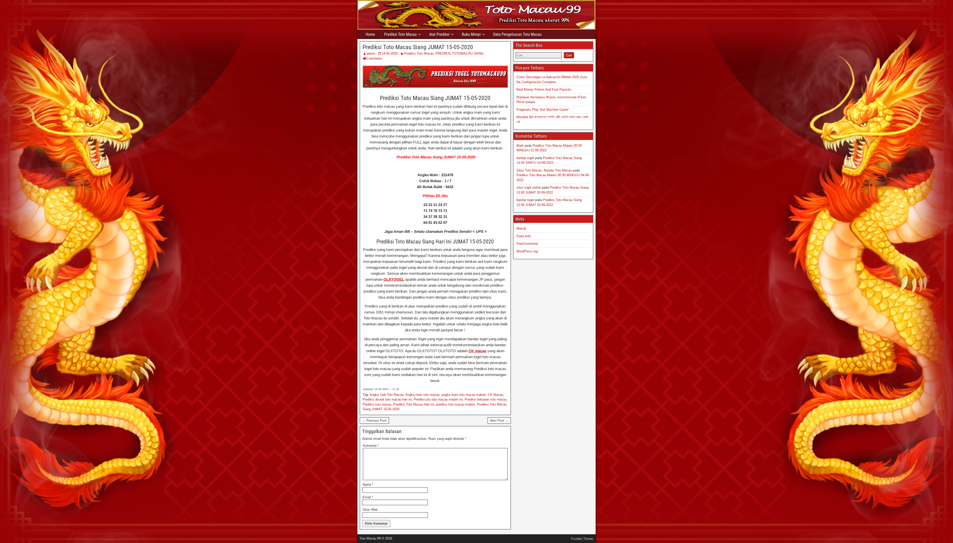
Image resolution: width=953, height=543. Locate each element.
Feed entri (523, 236)
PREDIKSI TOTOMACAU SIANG (460, 53)
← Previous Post (374, 420)
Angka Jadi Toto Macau (387, 395)
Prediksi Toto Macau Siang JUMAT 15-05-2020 (418, 47)
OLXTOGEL (393, 279)
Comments (374, 58)
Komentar (371, 445)
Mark (520, 145)
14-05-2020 (390, 53)
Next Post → (499, 420)
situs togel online (528, 187)
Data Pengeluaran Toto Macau (517, 34)
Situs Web (370, 509)
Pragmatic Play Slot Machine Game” (542, 109)
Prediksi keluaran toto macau (486, 399)
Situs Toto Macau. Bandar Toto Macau (544, 170)
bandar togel (525, 158)
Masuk (521, 228)
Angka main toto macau (422, 395)
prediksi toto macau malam (455, 404)
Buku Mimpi (471, 34)
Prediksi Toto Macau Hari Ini (413, 404)
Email (368, 497)
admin (371, 53)
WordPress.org (527, 251)
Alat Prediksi (439, 34)
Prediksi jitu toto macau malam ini (438, 399)
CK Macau (495, 395)
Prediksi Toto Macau (400, 34)
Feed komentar (527, 243)
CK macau (477, 351)
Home (370, 34)
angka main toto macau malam (464, 395)
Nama (368, 484)
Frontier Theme (582, 539)
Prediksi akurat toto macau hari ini (387, 399)
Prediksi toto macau (377, 404)
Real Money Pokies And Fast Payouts (543, 89)
